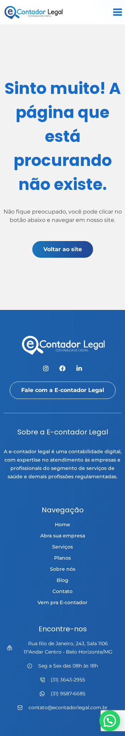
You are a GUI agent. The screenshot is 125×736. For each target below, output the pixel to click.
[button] (109, 720)
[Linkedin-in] (79, 368)
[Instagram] (46, 368)
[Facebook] (62, 368)
